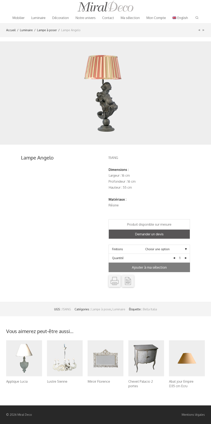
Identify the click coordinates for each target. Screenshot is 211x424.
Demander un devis (149, 234)
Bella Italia (150, 309)
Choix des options (16, 386)
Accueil (11, 30)
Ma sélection (130, 18)
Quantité (118, 258)
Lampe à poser (47, 30)
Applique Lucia (17, 381)
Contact (108, 18)
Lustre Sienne (57, 381)
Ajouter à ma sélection (149, 267)
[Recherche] (197, 18)
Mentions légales (193, 414)
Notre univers (85, 18)
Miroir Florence (99, 381)
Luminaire (38, 18)
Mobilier (18, 18)
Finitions (117, 249)
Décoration (60, 18)
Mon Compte (156, 18)
